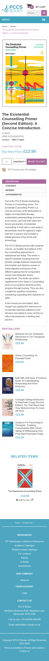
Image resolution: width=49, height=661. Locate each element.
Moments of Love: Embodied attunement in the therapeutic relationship (30, 337)
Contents (11, 186)
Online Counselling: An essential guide (26, 357)
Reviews (10, 190)
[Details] (32, 500)
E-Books (24, 562)
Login (24, 593)
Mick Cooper (18, 140)
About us (24, 580)
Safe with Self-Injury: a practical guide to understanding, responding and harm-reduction (30, 382)
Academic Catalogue (24, 545)
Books (13, 26)
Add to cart (37, 161)
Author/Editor (14, 194)
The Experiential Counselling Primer (25, 491)
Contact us (27, 523)
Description (12, 181)
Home (4, 26)
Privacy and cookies (34, 648)
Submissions (24, 566)
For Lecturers (24, 554)
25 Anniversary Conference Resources (24, 541)
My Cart (41, 7)
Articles (24, 558)
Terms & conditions (13, 648)
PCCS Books (20, 640)
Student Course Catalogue (24, 549)
